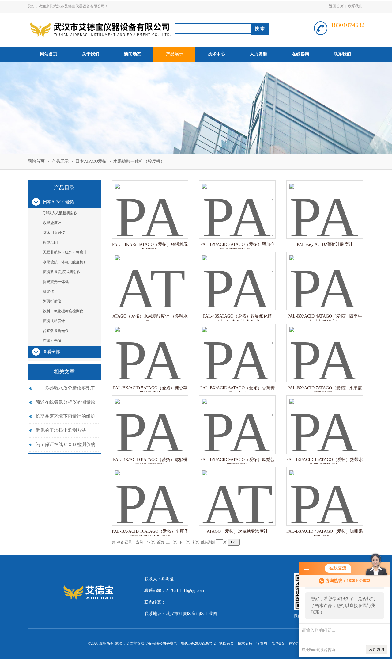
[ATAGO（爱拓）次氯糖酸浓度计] (237, 490)
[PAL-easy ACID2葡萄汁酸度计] (324, 203)
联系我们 (355, 6)
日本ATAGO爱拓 (91, 161)
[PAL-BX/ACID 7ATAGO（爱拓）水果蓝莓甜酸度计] (324, 347)
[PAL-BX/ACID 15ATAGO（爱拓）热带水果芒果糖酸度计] (324, 419)
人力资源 (258, 54)
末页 (195, 542)
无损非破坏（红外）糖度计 (65, 252)
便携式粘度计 (54, 321)
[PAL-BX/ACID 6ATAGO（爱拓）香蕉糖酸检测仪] (237, 347)
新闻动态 (132, 54)
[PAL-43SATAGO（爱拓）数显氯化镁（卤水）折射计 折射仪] (237, 275)
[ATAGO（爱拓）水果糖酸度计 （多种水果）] (150, 275)
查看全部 (51, 351)
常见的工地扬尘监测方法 (61, 430)
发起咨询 (376, 649)
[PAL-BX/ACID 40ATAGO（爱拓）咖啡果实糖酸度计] (324, 490)
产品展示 (174, 54)
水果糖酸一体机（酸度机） (139, 161)
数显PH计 (51, 242)
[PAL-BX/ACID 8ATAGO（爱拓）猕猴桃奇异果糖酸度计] (150, 419)
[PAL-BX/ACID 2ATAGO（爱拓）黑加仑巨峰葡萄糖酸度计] (237, 203)
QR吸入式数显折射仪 (60, 213)
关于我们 (90, 54)
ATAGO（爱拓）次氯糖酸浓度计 (237, 531)
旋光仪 (48, 291)
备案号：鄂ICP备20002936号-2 (191, 643)
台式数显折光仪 (56, 331)
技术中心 (216, 54)
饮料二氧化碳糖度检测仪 (63, 311)
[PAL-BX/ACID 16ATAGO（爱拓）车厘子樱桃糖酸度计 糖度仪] (150, 490)
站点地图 (296, 643)
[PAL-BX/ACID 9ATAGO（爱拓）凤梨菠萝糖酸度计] (237, 419)
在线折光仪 (52, 340)
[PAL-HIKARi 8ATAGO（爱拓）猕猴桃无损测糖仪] (150, 203)
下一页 (184, 542)
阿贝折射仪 (52, 301)
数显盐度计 (52, 223)
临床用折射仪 (54, 232)
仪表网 (261, 643)
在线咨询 (300, 54)
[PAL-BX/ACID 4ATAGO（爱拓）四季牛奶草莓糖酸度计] (324, 275)
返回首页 (336, 6)
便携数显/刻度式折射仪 (62, 272)
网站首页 (48, 54)
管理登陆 (278, 643)
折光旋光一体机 (56, 282)
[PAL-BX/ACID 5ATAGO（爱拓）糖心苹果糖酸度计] (150, 347)
